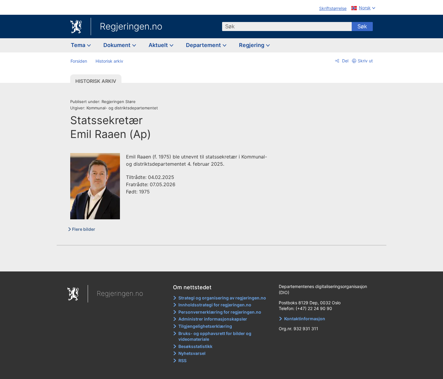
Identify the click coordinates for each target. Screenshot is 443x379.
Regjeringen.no (131, 26)
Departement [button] (204, 45)
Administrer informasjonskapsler (212, 318)
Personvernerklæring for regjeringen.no (219, 312)
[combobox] (287, 26)
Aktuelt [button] (159, 45)
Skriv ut (365, 60)
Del (344, 60)
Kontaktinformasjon (304, 318)
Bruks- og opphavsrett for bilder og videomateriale (214, 336)
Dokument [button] (117, 45)
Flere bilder (83, 229)
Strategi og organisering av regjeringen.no (222, 297)
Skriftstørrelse (333, 8)
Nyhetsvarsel (192, 353)
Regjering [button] (252, 45)
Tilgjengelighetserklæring (205, 326)
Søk (362, 26)
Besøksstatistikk (195, 346)
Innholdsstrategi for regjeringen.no (214, 304)
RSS (182, 360)
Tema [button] (78, 45)
